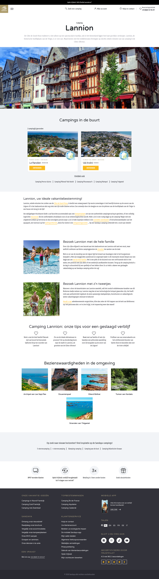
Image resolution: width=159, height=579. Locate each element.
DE (123, 526)
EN (110, 526)
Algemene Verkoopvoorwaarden (74, 540)
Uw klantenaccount (68, 525)
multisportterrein (51, 223)
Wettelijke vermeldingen (70, 543)
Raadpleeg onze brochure (32, 525)
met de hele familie (79, 260)
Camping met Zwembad (31, 508)
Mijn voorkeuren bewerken (71, 558)
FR (118, 526)
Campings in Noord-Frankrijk (33, 501)
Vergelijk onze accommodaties (33, 529)
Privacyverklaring (67, 547)
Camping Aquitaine (68, 504)
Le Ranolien (35, 163)
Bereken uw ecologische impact (73, 529)
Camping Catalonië (68, 508)
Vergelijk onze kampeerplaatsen (34, 532)
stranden (100, 249)
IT (127, 526)
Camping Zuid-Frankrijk (31, 504)
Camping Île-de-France (70, 501)
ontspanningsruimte (80, 223)
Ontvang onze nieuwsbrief (32, 522)
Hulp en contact (67, 522)
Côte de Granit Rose (61, 203)
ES (114, 526)
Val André (88, 163)
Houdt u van (67, 301)
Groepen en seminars (30, 540)
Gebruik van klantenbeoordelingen (74, 550)
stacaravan (34, 217)
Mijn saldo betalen (68, 536)
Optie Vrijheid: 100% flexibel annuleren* (79, 2)
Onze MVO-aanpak (29, 536)
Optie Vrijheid (66, 554)
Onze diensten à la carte (31, 543)
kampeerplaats (80, 214)
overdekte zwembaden (101, 220)
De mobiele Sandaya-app (71, 532)
